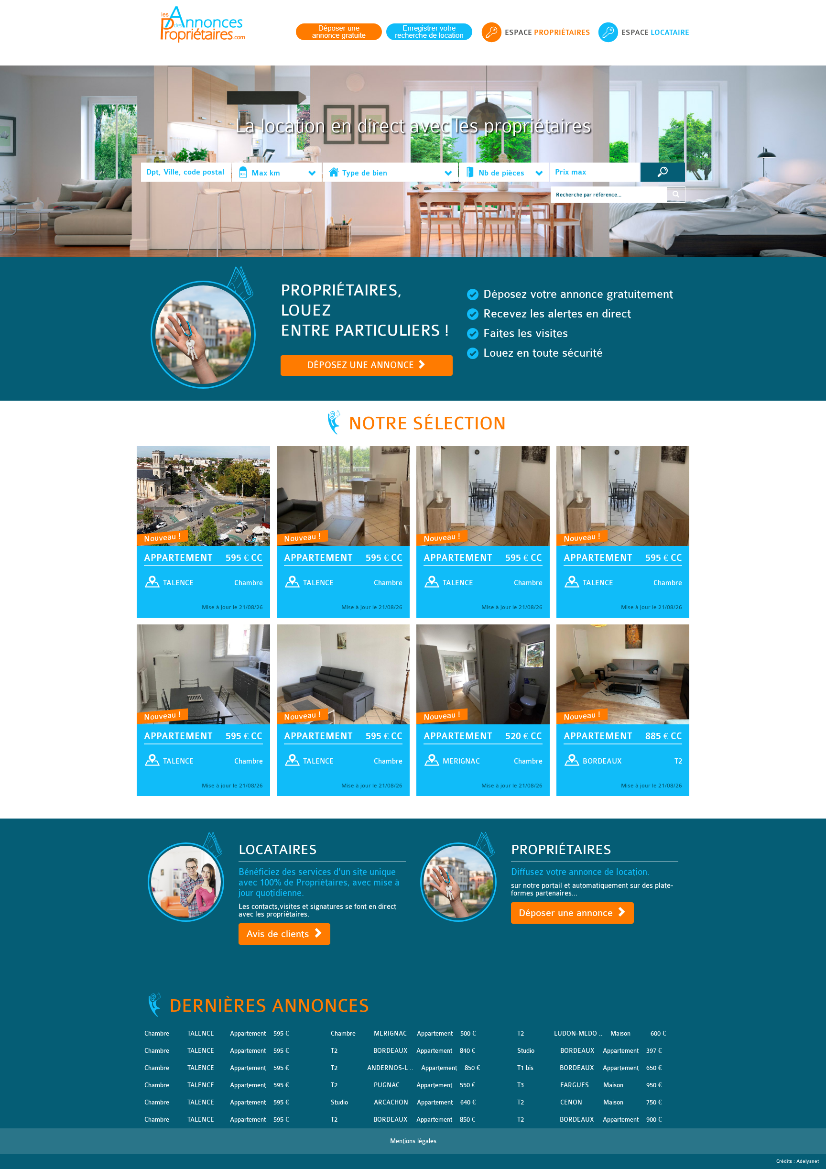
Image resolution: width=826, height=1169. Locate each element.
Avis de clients (279, 934)
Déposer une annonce (567, 912)
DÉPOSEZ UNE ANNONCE (361, 365)
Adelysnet (807, 1161)
